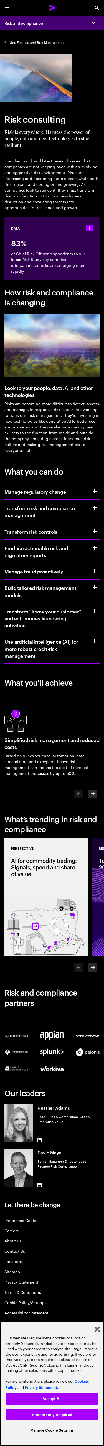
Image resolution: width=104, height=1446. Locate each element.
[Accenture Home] (52, 7)
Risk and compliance (23, 23)
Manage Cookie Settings (52, 1430)
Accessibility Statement (26, 1312)
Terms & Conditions (22, 1292)
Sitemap (12, 1271)
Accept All (52, 1398)
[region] (52, 1384)
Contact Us (14, 1251)
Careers (11, 1230)
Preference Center (21, 1220)
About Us (12, 1241)
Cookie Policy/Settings (25, 1302)
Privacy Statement (21, 1282)
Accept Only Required (52, 1415)
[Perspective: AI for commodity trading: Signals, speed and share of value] (46, 897)
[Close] (97, 1329)
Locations (13, 1261)
